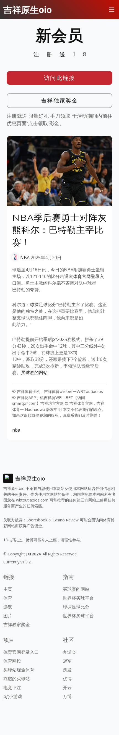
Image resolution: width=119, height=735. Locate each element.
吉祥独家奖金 (59, 100)
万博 (67, 696)
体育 (7, 598)
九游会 (69, 652)
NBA (25, 257)
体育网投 (12, 661)
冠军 (67, 661)
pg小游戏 (12, 696)
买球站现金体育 (18, 670)
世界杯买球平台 (78, 598)
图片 (7, 616)
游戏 (7, 607)
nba (16, 430)
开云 (67, 687)
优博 (67, 679)
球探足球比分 (43, 304)
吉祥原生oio (27, 9)
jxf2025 (59, 339)
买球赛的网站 (34, 372)
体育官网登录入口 (21, 652)
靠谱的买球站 (16, 679)
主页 (7, 589)
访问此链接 (59, 78)
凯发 (67, 670)
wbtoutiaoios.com (32, 500)
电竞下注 (12, 687)
